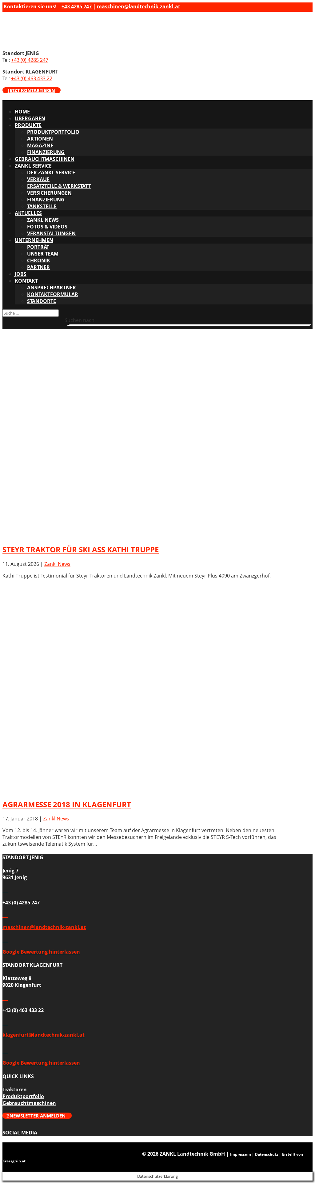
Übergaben (30, 118)
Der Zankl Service (51, 172)
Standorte (41, 301)
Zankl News (57, 564)
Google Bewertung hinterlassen (41, 951)
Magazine (40, 145)
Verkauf (38, 179)
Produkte (28, 125)
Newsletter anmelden (38, 1116)
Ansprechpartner (51, 287)
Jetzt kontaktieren (31, 90)
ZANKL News (43, 219)
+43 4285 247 (77, 6)
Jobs (20, 274)
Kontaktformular (52, 294)
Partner (38, 267)
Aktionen (40, 138)
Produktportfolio (53, 132)
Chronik (38, 260)
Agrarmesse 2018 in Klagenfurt (66, 804)
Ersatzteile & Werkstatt (59, 186)
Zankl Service (33, 165)
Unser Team (42, 253)
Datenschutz (266, 1154)
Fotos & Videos (47, 226)
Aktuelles (28, 213)
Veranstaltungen (51, 233)
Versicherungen (49, 192)
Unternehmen (34, 240)
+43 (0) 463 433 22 (31, 78)
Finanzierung (46, 152)
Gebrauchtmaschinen (44, 159)
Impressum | (242, 1154)
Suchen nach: (80, 320)
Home (22, 111)
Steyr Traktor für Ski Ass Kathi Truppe (80, 549)
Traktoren (14, 1089)
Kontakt (26, 280)
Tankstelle (42, 206)
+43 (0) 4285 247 (29, 60)
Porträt (38, 247)
